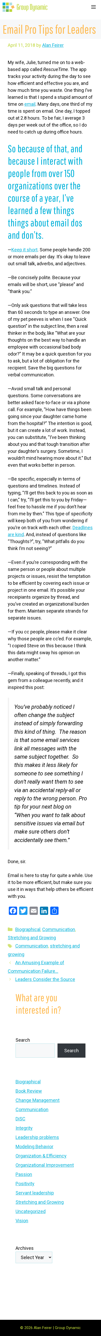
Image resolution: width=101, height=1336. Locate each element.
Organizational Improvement (45, 1165)
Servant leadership (35, 1193)
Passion (24, 1174)
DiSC (20, 1118)
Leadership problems (37, 1137)
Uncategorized (31, 1211)
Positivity (25, 1183)
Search (23, 1040)
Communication (58, 929)
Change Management (38, 1100)
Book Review (29, 1091)
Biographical (27, 929)
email (29, 104)
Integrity (24, 1128)
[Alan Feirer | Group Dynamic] (25, 7)
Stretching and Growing (32, 937)
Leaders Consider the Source (45, 979)
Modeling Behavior (34, 1146)
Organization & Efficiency (41, 1155)
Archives (25, 1248)
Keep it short (24, 249)
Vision (22, 1220)
